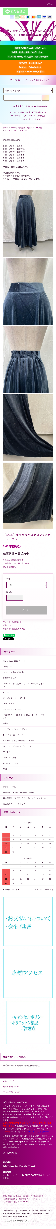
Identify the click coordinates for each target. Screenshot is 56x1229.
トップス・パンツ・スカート (17, 130)
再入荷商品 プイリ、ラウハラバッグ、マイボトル (24, 798)
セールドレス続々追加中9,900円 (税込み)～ (28, 112)
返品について (8, 625)
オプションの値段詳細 (12, 622)
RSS (20, 1202)
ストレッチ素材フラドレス (37, 80)
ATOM (25, 1202)
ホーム (5, 128)
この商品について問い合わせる (16, 563)
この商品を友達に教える (13, 560)
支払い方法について (10, 1196)
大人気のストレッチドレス (14, 804)
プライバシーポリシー (31, 1199)
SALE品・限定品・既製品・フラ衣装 (26, 128)
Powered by (6, 1221)
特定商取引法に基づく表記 (14, 629)
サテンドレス (34, 119)
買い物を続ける (9, 567)
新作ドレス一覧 (9, 787)
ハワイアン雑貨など (36, 116)
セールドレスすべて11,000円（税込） (19, 793)
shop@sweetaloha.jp (11, 1157)
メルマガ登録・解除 (10, 1202)
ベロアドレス (21, 119)
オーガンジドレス (18, 116)
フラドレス (15, 80)
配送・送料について (25, 1196)
